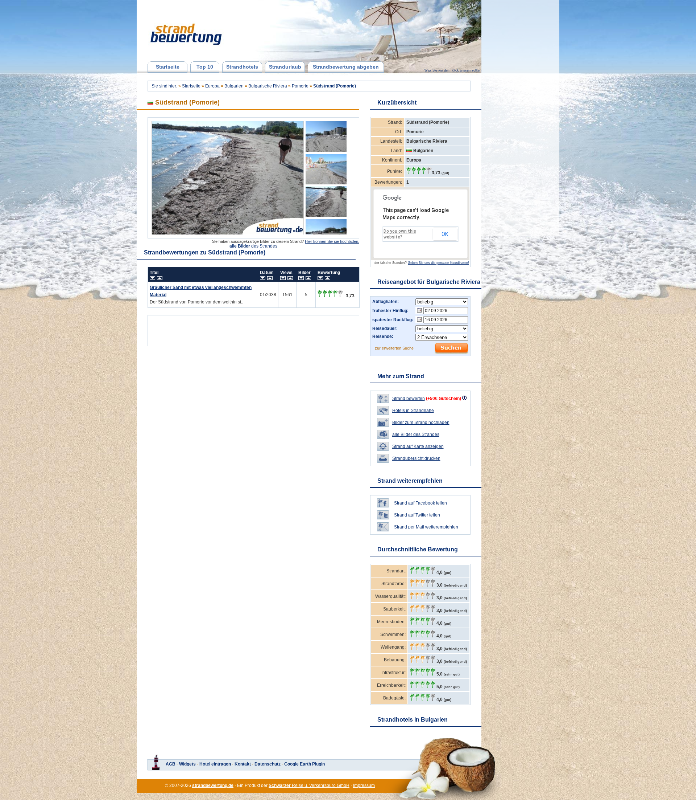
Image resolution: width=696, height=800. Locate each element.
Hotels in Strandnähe (413, 410)
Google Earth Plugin (304, 764)
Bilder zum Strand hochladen (421, 422)
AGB (170, 764)
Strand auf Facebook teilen (420, 503)
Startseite (167, 67)
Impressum (364, 785)
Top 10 (204, 67)
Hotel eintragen (215, 764)
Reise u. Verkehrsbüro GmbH (309, 785)
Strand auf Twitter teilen (417, 515)
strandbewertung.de (212, 785)
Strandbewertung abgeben (346, 67)
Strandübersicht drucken (416, 458)
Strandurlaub (285, 67)
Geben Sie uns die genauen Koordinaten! (438, 263)
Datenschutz (267, 764)
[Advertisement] (253, 329)
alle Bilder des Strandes (415, 434)
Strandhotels (242, 67)
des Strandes (253, 246)
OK (445, 234)
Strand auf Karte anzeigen (418, 446)
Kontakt (243, 764)
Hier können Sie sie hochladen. (332, 241)
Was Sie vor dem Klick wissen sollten (452, 70)
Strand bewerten (408, 398)
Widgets (187, 764)
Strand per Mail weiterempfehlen (426, 527)
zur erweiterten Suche (394, 348)
